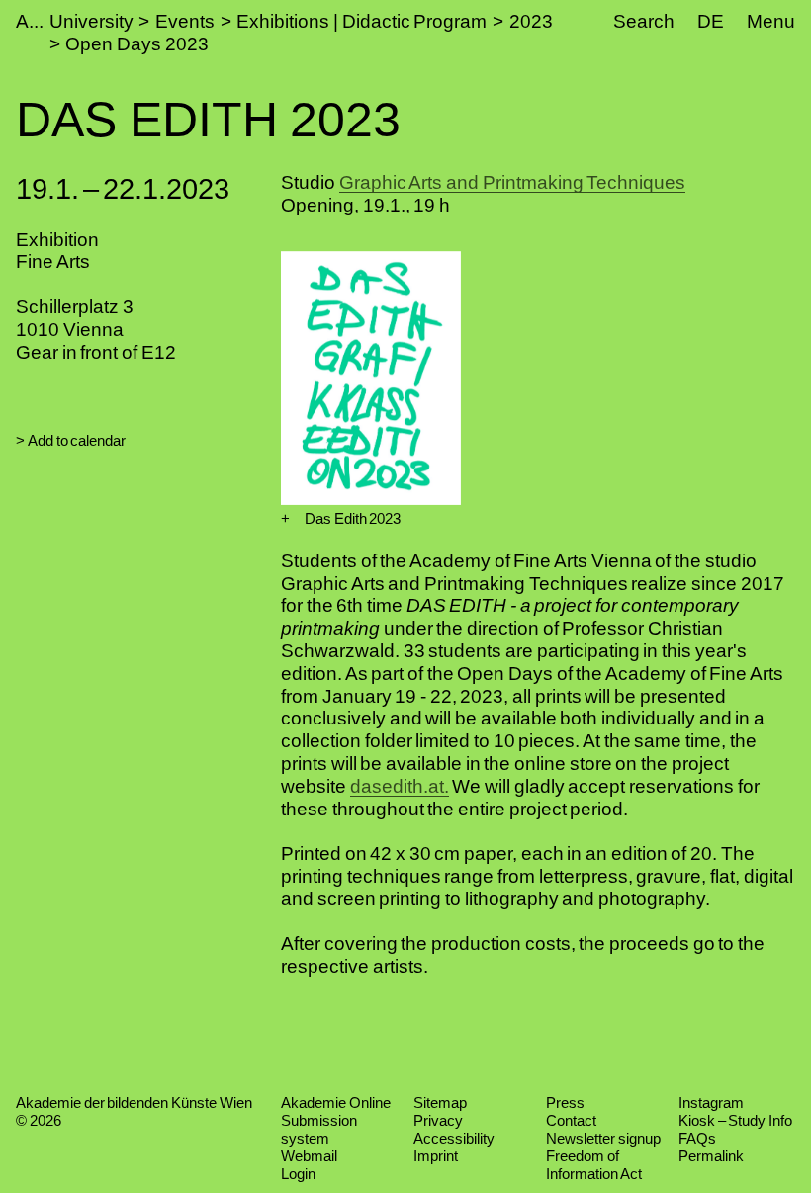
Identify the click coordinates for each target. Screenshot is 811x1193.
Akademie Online (336, 1102)
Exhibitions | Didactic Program (361, 21)
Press (565, 1102)
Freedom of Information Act (594, 1165)
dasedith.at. (399, 786)
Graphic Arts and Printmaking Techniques (512, 182)
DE (710, 21)
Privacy (438, 1120)
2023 (531, 21)
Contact (571, 1120)
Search (644, 21)
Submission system (319, 1129)
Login (298, 1173)
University (91, 21)
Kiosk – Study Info (735, 1120)
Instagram (711, 1102)
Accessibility (454, 1138)
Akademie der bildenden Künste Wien (134, 1102)
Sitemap (440, 1102)
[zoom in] (285, 519)
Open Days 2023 (136, 44)
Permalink (711, 1156)
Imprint (435, 1156)
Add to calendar (77, 440)
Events (185, 21)
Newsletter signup (603, 1138)
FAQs (697, 1138)
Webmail (309, 1156)
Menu (771, 21)
